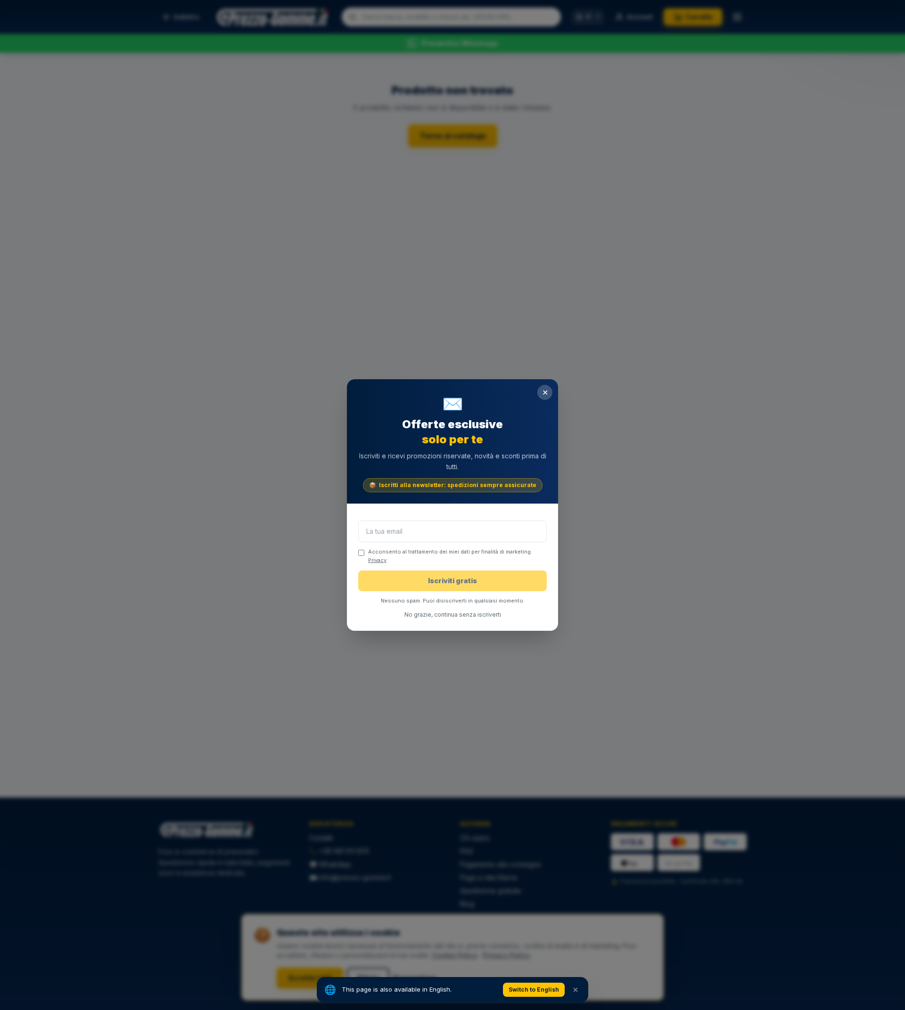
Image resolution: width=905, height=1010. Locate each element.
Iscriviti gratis (452, 581)
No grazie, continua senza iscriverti (452, 614)
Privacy (377, 560)
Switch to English (534, 989)
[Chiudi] (575, 990)
